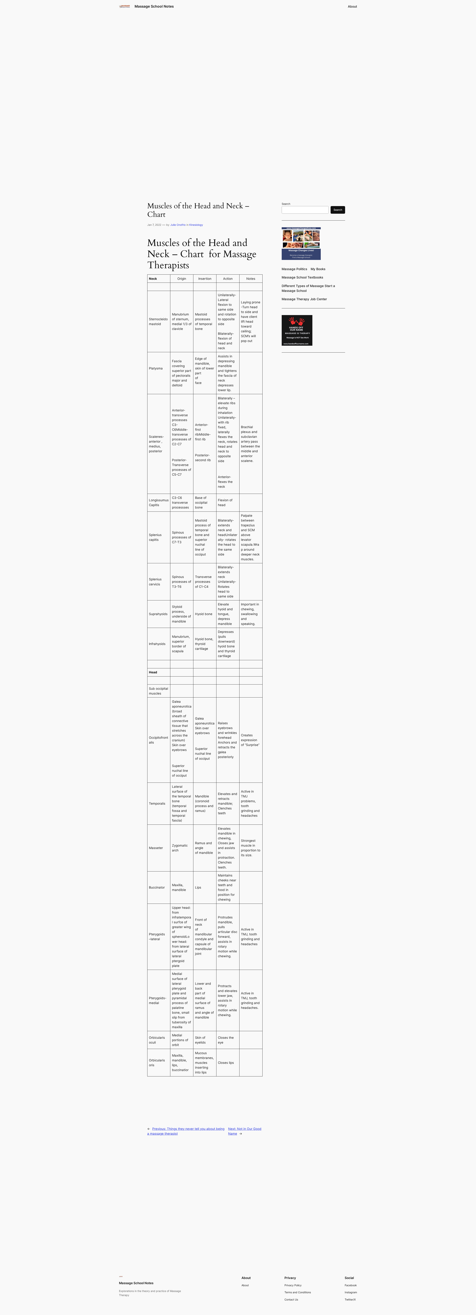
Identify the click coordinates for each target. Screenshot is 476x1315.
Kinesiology (196, 224)
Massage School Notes (154, 6)
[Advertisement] (238, 43)
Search (286, 203)
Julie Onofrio (178, 224)
